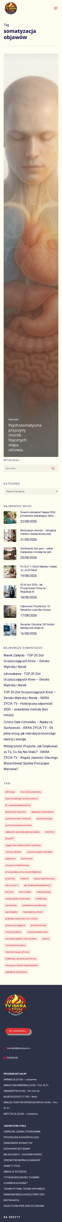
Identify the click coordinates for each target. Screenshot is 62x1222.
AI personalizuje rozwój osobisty (21, 798)
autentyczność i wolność (18, 818)
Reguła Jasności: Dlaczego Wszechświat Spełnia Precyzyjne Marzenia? (31, 763)
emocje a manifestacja (17, 865)
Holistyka (13, 419)
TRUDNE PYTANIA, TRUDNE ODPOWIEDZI (24, 1189)
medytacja (41, 898)
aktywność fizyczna (15, 812)
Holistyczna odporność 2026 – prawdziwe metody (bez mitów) (28, 709)
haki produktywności (44, 878)
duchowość (27, 858)
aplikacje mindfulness (42, 812)
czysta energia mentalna (39, 852)
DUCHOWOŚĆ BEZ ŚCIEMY (17, 1149)
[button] (56, 8)
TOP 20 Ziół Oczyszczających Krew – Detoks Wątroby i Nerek (26, 661)
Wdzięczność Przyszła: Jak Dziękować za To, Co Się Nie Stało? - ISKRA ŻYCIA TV (31, 752)
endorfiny (10, 878)
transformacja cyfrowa (17, 952)
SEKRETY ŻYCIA (12, 1166)
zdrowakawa (12, 674)
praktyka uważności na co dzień (21, 918)
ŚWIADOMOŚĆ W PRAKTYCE (18, 1143)
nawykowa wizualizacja (34, 905)
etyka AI (24, 878)
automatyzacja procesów (18, 825)
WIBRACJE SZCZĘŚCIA (15, 1171)
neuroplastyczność (33, 912)
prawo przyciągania (15, 925)
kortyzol (9, 892)
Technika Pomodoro (15, 945)
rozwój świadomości (37, 932)
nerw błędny (11, 912)
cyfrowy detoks (13, 852)
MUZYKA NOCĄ (11, 1200)
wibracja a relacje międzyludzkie (21, 965)
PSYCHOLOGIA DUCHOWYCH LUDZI (21, 1137)
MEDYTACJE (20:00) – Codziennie (21, 1114)
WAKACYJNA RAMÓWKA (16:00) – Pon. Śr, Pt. (26, 1085)
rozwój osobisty (13, 932)
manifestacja (44, 892)
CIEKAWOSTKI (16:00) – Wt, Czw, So (22, 1091)
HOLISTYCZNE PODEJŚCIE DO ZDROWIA (24, 1206)
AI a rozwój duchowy (31, 792)
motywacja (11, 905)
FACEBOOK (12, 1058)
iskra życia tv (12, 885)
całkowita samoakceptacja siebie (22, 832)
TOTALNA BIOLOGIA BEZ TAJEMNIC (21, 1177)
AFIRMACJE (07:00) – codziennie (20, 1079)
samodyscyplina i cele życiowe (21, 938)
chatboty (49, 832)
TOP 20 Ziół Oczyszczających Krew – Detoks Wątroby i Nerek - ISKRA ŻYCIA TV (30, 698)
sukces (46, 938)
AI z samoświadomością (17, 805)
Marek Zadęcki (14, 655)
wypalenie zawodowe (16, 972)
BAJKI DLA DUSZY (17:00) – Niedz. (21, 1096)
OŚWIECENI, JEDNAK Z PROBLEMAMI (22, 1131)
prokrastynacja (38, 925)
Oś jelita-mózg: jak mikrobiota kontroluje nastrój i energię (29, 733)
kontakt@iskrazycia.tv (18, 1048)
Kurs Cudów (25, 892)
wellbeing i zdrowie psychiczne (21, 958)
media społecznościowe (17, 898)
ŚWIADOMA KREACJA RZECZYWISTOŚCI (24, 1194)
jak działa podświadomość (37, 885)
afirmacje (10, 792)
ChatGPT (10, 838)
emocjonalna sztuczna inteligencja (23, 872)
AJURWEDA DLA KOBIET (16, 1183)
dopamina (10, 858)
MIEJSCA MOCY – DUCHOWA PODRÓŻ (23, 1154)
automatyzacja (44, 818)
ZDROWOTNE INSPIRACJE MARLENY (22, 1160)
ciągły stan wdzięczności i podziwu (23, 845)
